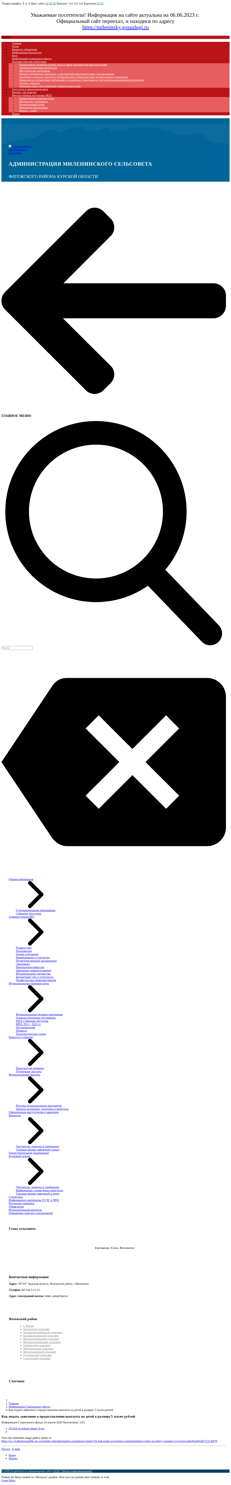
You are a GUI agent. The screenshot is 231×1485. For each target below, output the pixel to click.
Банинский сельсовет (36, 1329)
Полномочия (24, 951)
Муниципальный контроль (25, 1209)
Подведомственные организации (36, 960)
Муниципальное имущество (33, 973)
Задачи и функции (27, 954)
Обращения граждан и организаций (31, 1213)
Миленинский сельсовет (38, 1348)
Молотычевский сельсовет (39, 1351)
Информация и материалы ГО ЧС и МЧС (34, 1200)
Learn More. (8, 1480)
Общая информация (21, 879)
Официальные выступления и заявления (34, 1112)
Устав (15, 46)
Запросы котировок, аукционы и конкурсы (42, 1108)
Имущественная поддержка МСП (32, 95)
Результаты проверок (21, 1203)
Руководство (23, 947)
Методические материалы (34, 70)
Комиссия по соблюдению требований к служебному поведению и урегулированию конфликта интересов (81, 80)
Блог (15, 55)
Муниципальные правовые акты (29, 983)
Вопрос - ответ (28, 110)
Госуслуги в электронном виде (30, 89)
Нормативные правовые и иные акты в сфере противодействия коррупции (63, 64)
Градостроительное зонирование (29, 1152)
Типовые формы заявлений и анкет (38, 1149)
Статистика (16, 1196)
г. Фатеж (28, 1325)
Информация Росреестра (27, 52)
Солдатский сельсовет (37, 1358)
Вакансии (15, 1115)
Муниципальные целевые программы (39, 1014)
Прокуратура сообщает (30, 1068)
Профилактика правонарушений (36, 980)
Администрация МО (21, 916)
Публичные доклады (29, 1071)
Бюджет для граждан (24, 92)
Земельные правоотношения (33, 970)
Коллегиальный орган (32, 104)
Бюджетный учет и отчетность (34, 977)
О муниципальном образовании (35, 910)
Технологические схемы (31, 1033)
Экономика (23, 964)
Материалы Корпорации (33, 107)
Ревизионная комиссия (30, 967)
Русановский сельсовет (37, 1355)
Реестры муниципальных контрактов (39, 1105)
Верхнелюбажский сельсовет (41, 1338)
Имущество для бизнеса (33, 101)
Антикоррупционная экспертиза (38, 67)
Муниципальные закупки (24, 1074)
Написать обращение (24, 49)
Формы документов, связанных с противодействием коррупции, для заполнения (66, 73)
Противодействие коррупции (29, 61)
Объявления (16, 1206)
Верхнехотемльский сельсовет (42, 1342)
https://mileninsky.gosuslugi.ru (115, 27)
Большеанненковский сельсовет (43, 1332)
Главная (16, 43)
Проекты (21, 1030)
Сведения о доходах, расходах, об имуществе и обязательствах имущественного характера (73, 77)
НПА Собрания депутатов (32, 1021)
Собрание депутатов (28, 913)
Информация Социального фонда (32, 58)
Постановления (25, 1027)
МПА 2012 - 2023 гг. (28, 1024)
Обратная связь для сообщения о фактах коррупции (50, 86)
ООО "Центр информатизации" (73, 1471)
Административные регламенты (36, 1017)
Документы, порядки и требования (37, 1146)
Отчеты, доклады (29, 83)
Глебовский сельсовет (36, 1345)
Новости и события (21, 1037)
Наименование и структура (33, 957)
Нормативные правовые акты (36, 98)
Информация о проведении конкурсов (39, 1190)
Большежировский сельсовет (41, 1335)
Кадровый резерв (19, 1156)
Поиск (15, 113)
